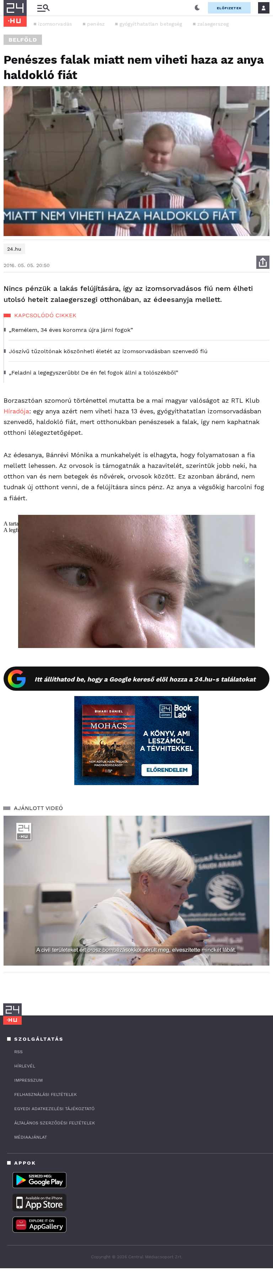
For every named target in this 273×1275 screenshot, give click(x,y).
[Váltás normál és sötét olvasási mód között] (197, 8)
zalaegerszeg (213, 24)
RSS (18, 1051)
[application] (136, 891)
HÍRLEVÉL (24, 1066)
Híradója (16, 411)
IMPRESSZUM (28, 1080)
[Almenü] (43, 8)
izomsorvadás (55, 24)
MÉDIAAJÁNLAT (30, 1137)
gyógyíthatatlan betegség (150, 24)
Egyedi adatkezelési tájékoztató (54, 1108)
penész (96, 24)
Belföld (23, 39)
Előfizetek (229, 8)
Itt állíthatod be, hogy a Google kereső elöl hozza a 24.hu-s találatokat (145, 679)
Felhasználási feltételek (45, 1094)
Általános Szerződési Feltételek (54, 1122)
